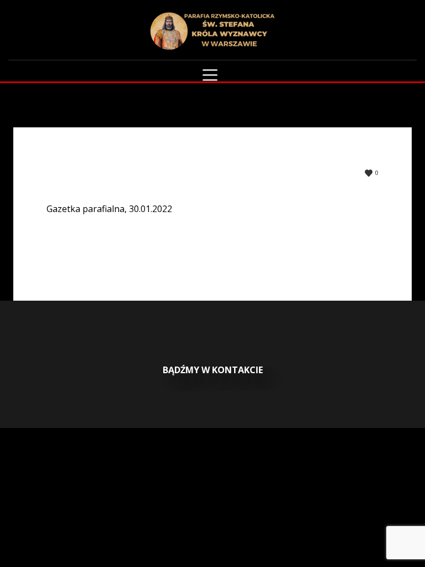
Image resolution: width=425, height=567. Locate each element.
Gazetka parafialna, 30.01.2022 (109, 209)
